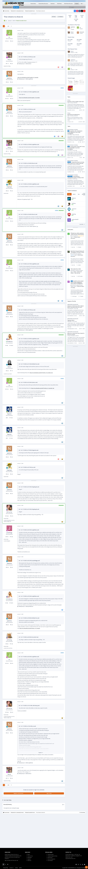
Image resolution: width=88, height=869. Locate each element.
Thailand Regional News (52, 856)
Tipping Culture (70, 320)
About (28, 854)
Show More (82, 224)
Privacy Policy (5, 867)
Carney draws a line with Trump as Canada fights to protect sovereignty (76, 148)
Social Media (50, 860)
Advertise (29, 860)
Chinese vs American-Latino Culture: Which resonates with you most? (75, 306)
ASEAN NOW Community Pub (72, 304)
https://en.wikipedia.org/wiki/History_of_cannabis (29, 628)
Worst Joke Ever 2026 (76, 269)
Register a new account (18, 793)
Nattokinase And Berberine (73, 114)
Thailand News (51, 854)
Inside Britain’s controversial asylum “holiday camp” (75, 177)
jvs (80, 27)
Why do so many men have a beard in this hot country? (75, 334)
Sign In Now (49, 793)
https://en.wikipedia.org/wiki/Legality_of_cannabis (27, 77)
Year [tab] (79, 194)
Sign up (6, 860)
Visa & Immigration (51, 859)
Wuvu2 (72, 32)
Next (8, 26)
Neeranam (82, 32)
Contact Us (11, 867)
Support (29, 859)
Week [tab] (69, 194)
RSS (21, 867)
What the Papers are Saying (72, 129)
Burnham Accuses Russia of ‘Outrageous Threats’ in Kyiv (77, 251)
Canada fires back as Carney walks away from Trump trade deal (75, 162)
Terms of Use (30, 856)
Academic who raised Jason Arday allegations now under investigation (74, 132)
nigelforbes (73, 27)
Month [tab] (74, 194)
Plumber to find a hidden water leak (75, 101)
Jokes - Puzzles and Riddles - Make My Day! (76, 272)
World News (50, 857)
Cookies (16, 867)
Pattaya (68, 100)
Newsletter (29, 857)
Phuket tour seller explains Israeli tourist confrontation (77, 233)
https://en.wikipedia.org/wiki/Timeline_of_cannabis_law (41, 372)
